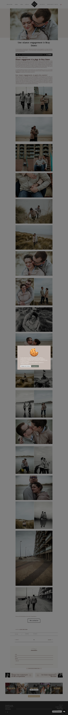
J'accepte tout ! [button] (35, 366)
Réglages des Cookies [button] (25, 366)
